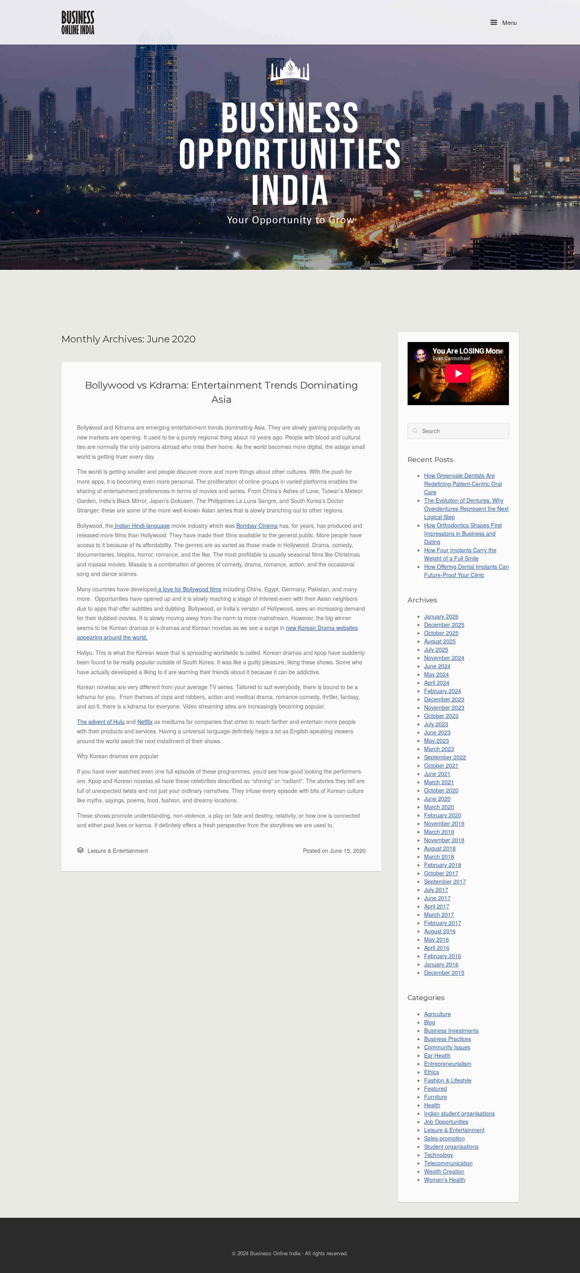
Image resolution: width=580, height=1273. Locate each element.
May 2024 (436, 674)
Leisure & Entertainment (118, 850)
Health (432, 1105)
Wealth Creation (444, 1171)
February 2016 (442, 956)
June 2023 (437, 732)
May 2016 (436, 939)
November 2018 (444, 840)
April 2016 (436, 947)
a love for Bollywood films (189, 589)
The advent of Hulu (101, 721)
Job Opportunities (446, 1121)
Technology (438, 1155)
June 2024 (437, 666)
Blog (429, 1022)
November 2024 (444, 658)
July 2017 (436, 890)
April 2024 (436, 682)
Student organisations (451, 1146)
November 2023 (444, 707)
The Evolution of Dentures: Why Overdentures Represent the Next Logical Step (466, 508)
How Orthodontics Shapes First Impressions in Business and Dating (463, 533)
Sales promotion (444, 1138)
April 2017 (436, 906)
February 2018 (442, 865)
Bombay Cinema (257, 525)
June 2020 (437, 798)
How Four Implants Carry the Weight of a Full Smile (460, 554)
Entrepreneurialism (447, 1063)
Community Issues (447, 1047)
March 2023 (439, 749)
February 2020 (442, 815)
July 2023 (436, 724)
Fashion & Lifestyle (447, 1080)
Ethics (431, 1072)
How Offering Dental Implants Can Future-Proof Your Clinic (466, 571)
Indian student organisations (459, 1113)
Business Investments (451, 1030)
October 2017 (441, 873)
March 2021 (439, 782)
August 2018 (440, 848)
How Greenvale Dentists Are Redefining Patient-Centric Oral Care (463, 483)
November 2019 (444, 823)
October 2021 (441, 765)
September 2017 (445, 881)
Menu (509, 22)
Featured (435, 1088)
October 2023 (441, 716)
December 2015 (444, 972)
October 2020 (441, 790)
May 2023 (436, 740)
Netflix (145, 721)
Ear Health (437, 1055)
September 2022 (445, 757)
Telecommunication (448, 1163)
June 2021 (437, 774)
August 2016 (440, 931)
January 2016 (441, 964)
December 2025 (444, 624)
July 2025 (436, 649)
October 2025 (441, 633)
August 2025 (440, 641)
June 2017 (437, 898)
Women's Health (444, 1179)
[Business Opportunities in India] (78, 22)
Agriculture (437, 1014)
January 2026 (441, 616)
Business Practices (447, 1039)
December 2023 (444, 699)
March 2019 (439, 832)
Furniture (435, 1097)
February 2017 (442, 923)
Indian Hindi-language (141, 525)
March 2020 (439, 807)
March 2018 (439, 856)
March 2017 (439, 914)
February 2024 (442, 691)
